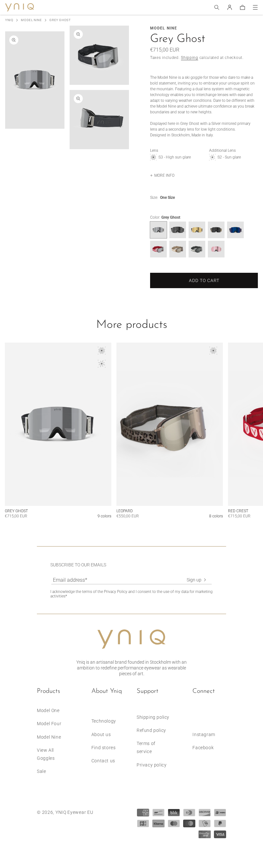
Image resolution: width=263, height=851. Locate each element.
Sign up (194, 579)
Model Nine (31, 20)
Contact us (103, 760)
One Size (167, 197)
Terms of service (146, 747)
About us (101, 734)
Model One (48, 710)
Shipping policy (153, 717)
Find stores (103, 747)
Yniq (9, 20)
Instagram (203, 734)
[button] (216, 7)
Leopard (124, 511)
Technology (103, 721)
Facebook (203, 747)
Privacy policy (151, 764)
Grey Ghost (16, 511)
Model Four (49, 723)
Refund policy (151, 730)
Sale (41, 771)
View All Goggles (46, 754)
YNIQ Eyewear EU (74, 812)
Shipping (189, 57)
